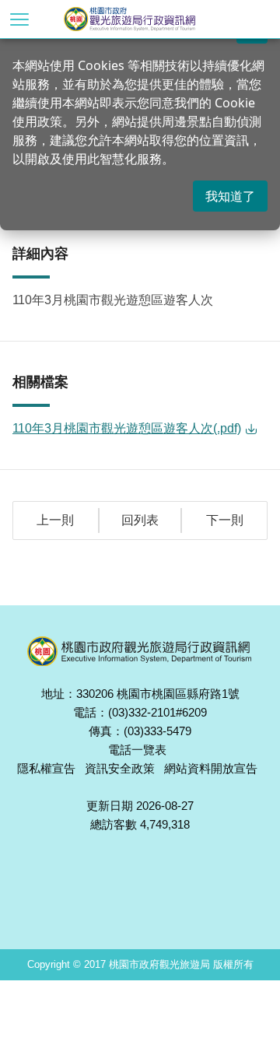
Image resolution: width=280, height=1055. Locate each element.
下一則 (224, 520)
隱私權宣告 (46, 768)
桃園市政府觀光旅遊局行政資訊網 (155, 19)
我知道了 (230, 196)
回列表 (140, 520)
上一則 (55, 520)
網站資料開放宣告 (210, 768)
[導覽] (19, 19)
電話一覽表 (137, 749)
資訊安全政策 (120, 768)
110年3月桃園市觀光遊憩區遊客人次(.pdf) (126, 428)
